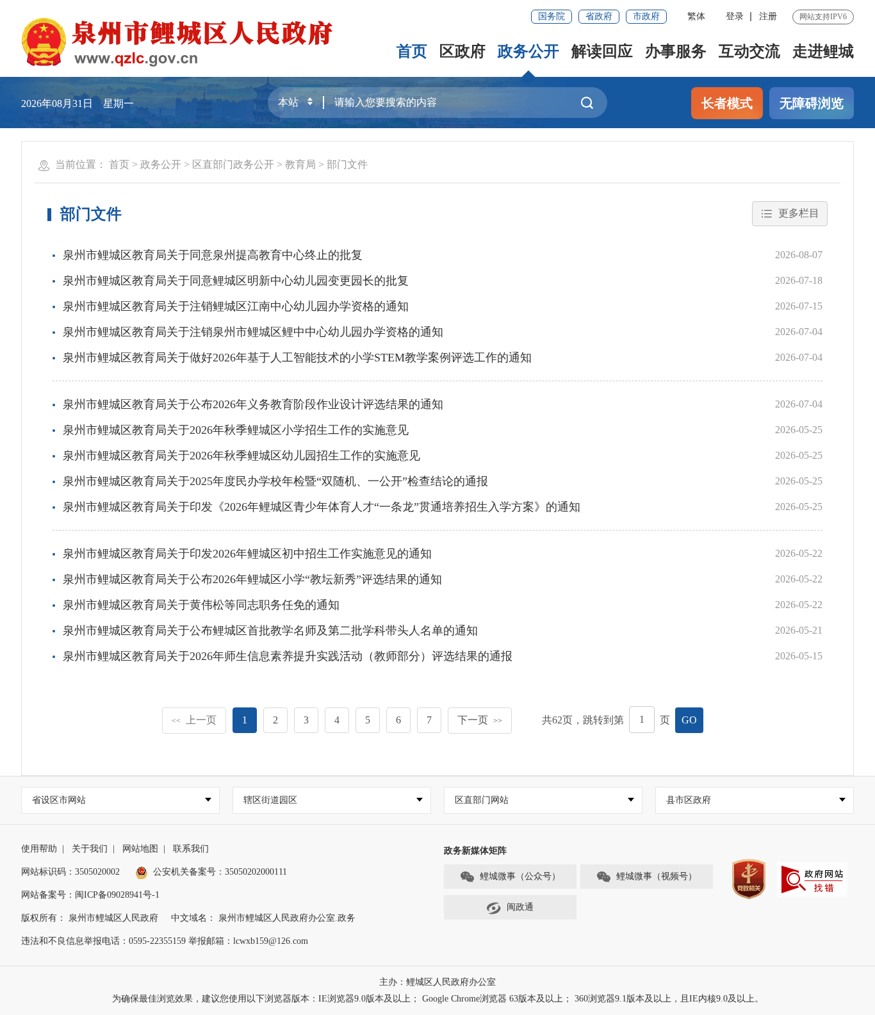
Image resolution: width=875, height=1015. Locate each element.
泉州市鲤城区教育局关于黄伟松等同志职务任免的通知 (201, 604)
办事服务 (676, 51)
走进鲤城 (823, 51)
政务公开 (528, 51)
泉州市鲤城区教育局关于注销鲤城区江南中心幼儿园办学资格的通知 (236, 306)
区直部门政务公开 (233, 164)
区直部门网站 (482, 800)
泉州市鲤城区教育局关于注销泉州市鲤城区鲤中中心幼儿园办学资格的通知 (253, 332)
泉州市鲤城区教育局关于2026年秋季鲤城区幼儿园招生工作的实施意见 (241, 455)
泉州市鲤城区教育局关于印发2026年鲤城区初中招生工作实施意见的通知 (247, 553)
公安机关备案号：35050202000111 (220, 872)
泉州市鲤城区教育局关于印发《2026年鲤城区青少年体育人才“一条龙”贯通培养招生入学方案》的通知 (321, 506)
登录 (735, 16)
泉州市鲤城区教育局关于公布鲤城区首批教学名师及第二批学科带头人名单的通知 (270, 630)
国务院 (551, 16)
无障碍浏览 (812, 103)
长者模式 (727, 103)
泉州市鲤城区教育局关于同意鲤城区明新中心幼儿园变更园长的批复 (236, 280)
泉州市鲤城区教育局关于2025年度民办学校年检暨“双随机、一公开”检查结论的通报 (275, 481)
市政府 (646, 16)
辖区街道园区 (270, 800)
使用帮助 (39, 849)
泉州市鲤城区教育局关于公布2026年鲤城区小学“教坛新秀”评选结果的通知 (252, 579)
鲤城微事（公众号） (520, 876)
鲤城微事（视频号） (656, 876)
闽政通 (520, 907)
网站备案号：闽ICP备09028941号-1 (90, 895)
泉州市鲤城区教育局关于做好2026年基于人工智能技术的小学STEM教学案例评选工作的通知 (297, 357)
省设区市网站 (59, 800)
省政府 (598, 16)
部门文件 (347, 164)
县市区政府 (688, 800)
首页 (412, 51)
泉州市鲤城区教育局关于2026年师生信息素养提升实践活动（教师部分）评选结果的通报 (287, 656)
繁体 (696, 16)
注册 (768, 16)
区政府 (462, 51)
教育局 (300, 164)
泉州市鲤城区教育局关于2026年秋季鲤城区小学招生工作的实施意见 (236, 430)
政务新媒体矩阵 (475, 850)
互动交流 (749, 51)
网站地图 (140, 849)
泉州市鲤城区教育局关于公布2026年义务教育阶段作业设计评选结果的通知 (253, 404)
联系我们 (191, 849)
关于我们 (90, 849)
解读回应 (602, 51)
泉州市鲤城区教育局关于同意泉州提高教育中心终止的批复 (213, 255)
